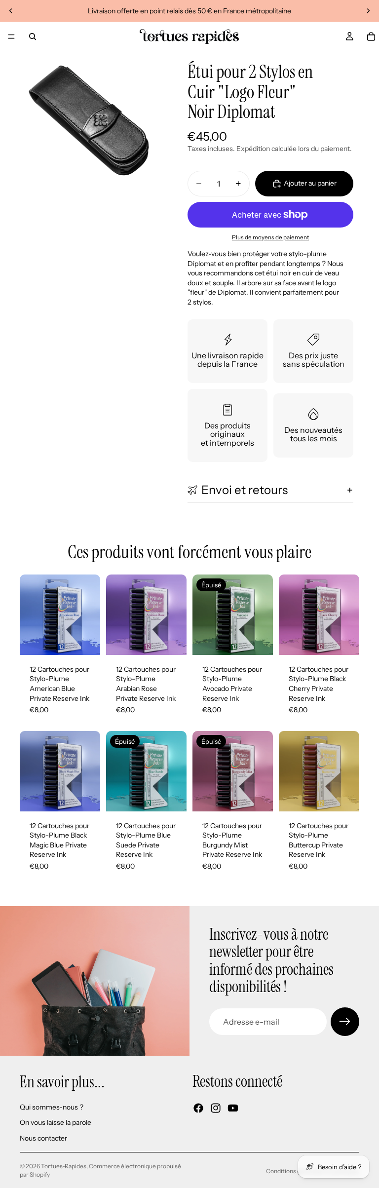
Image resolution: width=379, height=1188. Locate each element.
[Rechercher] (32, 36)
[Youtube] (233, 1108)
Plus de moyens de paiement (270, 237)
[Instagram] (216, 1108)
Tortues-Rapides (63, 1166)
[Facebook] (198, 1108)
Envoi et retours (244, 490)
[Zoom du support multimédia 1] (89, 120)
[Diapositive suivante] (368, 11)
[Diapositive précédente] (11, 11)
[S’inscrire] (345, 1021)
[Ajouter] (85, 640)
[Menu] (11, 36)
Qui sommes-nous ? (51, 1107)
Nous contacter (43, 1138)
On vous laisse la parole (55, 1122)
